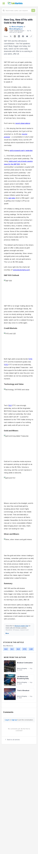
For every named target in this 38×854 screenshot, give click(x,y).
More (7, 633)
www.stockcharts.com (21, 270)
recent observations (22, 123)
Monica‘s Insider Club (21, 626)
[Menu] (4, 3)
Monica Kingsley (17, 26)
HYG (30, 359)
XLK (10, 405)
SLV (12, 649)
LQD (31, 649)
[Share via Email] (27, 36)
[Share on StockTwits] (15, 36)
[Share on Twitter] (10, 36)
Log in (7, 720)
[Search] (33, 10)
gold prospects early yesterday (21, 150)
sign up (14, 720)
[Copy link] (31, 36)
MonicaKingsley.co (16, 29)
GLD (6, 649)
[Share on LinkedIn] (19, 36)
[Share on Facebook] (23, 36)
